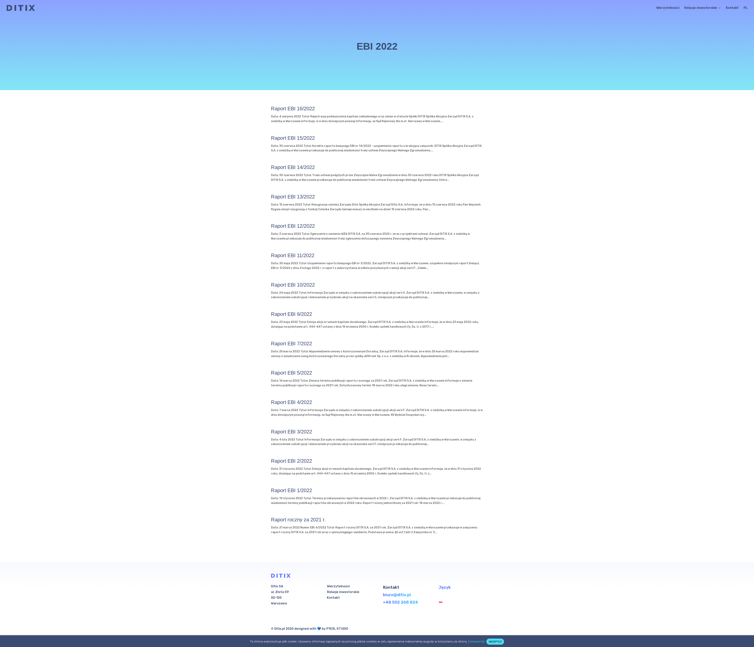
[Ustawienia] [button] (476, 641)
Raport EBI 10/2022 (293, 285)
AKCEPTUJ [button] (495, 641)
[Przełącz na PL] (441, 601)
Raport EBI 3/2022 (291, 432)
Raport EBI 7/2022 (291, 343)
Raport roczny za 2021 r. (298, 520)
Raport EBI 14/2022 (293, 167)
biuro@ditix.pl (397, 594)
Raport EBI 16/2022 (293, 108)
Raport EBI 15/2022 (293, 138)
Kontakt (732, 8)
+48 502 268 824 (400, 602)
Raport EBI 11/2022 (292, 255)
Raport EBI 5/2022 (291, 373)
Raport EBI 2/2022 (291, 461)
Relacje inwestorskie (700, 8)
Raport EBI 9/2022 (291, 314)
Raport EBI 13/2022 (293, 197)
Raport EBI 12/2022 (293, 226)
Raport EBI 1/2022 (291, 490)
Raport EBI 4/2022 (291, 402)
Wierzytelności (667, 8)
